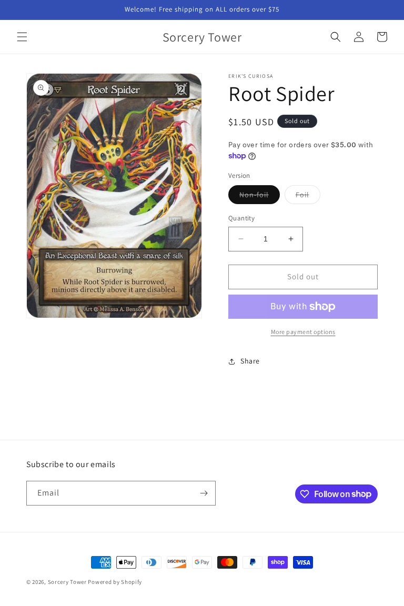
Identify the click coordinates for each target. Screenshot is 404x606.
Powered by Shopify (115, 581)
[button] (22, 36)
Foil (308, 196)
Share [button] (250, 361)
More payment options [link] (303, 332)
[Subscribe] (203, 493)
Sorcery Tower (67, 581)
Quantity (241, 218)
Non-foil (259, 196)
